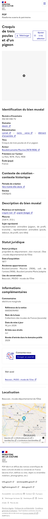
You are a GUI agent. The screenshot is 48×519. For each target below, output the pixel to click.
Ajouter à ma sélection (41, 35)
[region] (24, 423)
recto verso (23, 132)
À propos (39, 494)
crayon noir (7, 212)
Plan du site (14, 503)
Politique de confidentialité (24, 508)
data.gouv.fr (27, 487)
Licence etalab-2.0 (29, 513)
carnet (5, 132)
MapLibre (7, 438)
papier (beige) (23, 212)
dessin (5, 125)
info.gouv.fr (7, 482)
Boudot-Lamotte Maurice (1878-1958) (19, 149)
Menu (44, 3)
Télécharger (24, 35)
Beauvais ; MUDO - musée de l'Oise (19, 379)
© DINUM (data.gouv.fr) (22, 438)
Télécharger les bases (12, 498)
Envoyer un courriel (25, 357)
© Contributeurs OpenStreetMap (27, 440)
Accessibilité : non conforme (12, 494)
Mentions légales (8, 508)
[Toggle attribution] (43, 437)
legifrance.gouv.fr (9, 487)
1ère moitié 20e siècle (12, 186)
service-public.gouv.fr (26, 482)
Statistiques (28, 498)
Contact (29, 494)
